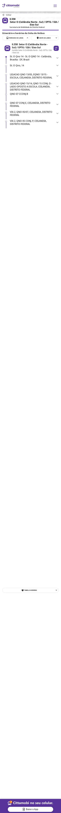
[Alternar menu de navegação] (55, 5)
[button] (56, 48)
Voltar (8, 15)
